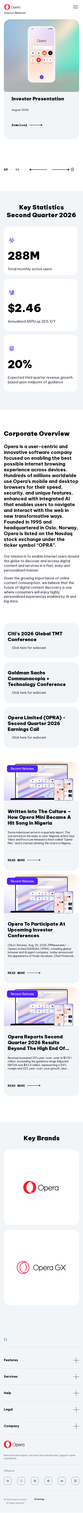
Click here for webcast (29, 648)
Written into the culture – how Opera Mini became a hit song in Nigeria (39, 817)
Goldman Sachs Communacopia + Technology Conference (37, 678)
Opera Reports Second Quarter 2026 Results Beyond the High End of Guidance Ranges (36, 1042)
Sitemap (39, 1499)
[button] (38, 169)
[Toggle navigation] (74, 7)
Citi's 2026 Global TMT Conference (35, 636)
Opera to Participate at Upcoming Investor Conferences (36, 929)
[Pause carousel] (73, 169)
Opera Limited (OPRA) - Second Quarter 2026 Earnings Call (37, 723)
